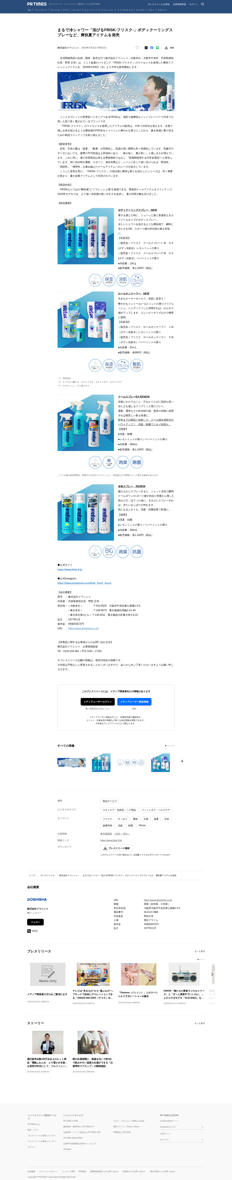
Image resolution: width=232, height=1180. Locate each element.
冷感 (145, 819)
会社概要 (31, 1171)
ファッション (107, 9)
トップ (32, 875)
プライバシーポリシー (48, 1171)
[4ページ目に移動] (169, 745)
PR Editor (67, 1149)
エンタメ (76, 9)
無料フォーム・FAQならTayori (126, 1126)
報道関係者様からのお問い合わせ (104, 1171)
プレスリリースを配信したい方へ (42, 1141)
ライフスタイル (125, 9)
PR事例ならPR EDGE (122, 1132)
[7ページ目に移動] (174, 745)
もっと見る (200, 951)
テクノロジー (41, 9)
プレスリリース (47, 875)
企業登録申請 (179, 4)
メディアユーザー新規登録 (134, 701)
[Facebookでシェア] (151, 47)
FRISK (142, 825)
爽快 (135, 819)
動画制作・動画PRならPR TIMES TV (78, 1126)
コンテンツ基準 (68, 1171)
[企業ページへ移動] (37, 900)
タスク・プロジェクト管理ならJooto (128, 1121)
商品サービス (110, 801)
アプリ (66, 9)
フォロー (35, 922)
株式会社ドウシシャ (68, 875)
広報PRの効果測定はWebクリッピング (79, 1143)
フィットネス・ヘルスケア (156, 810)
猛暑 (156, 819)
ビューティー (91, 9)
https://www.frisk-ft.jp (111, 840)
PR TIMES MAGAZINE (72, 1138)
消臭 (120, 825)
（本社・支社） (121, 833)
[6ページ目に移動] (172, 745)
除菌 (130, 825)
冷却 (166, 819)
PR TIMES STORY (70, 1121)
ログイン (193, 4)
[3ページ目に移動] (168, 745)
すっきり (122, 819)
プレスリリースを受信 (159, 4)
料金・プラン (33, 1129)
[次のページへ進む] (182, 761)
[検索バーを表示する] (203, 4)
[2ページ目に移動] (199, 959)
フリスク (107, 819)
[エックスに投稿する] (146, 47)
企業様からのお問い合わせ (133, 1171)
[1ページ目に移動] (165, 745)
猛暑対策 (107, 825)
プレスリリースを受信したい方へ (42, 1135)
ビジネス (140, 9)
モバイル (55, 9)
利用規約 (82, 1171)
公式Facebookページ (169, 1121)
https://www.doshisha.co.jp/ (83, 628)
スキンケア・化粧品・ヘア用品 (119, 810)
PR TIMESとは (34, 1124)
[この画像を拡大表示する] (71, 762)
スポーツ (162, 9)
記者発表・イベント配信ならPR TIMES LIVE (82, 1132)
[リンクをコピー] (172, 47)
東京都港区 (106, 833)
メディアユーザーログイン (97, 701)
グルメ (151, 9)
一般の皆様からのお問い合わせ (162, 1171)
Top (29, 9)
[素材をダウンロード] (166, 47)
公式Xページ (165, 1133)
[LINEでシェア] (157, 47)
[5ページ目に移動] (171, 745)
